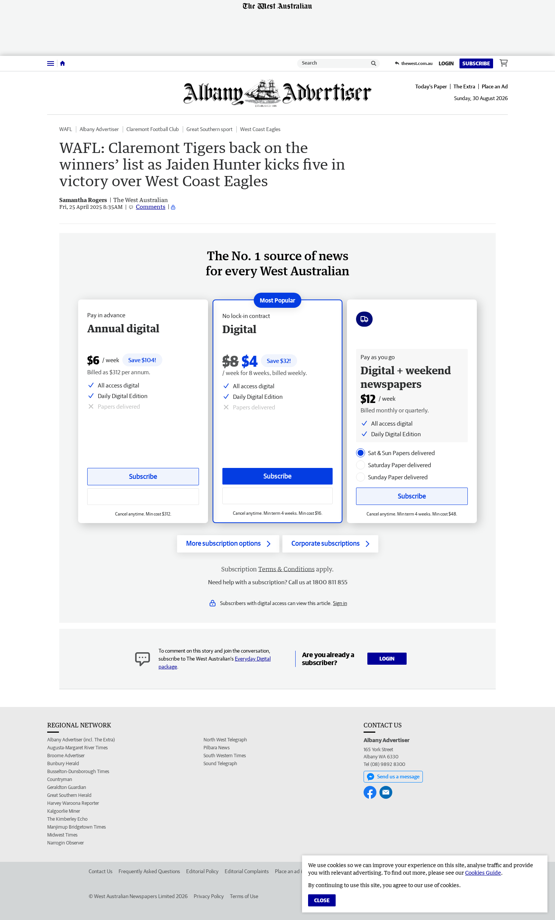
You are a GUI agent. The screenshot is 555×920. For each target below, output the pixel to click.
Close (322, 900)
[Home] (62, 63)
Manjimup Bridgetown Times (76, 827)
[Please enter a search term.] (374, 63)
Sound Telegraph (220, 763)
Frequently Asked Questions (149, 871)
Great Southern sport (210, 129)
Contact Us (101, 871)
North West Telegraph (225, 739)
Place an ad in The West (301, 871)
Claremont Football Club (152, 129)
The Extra (464, 86)
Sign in (340, 603)
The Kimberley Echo (67, 819)
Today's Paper (431, 86)
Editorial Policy (202, 871)
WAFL (65, 129)
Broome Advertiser (66, 755)
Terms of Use (244, 896)
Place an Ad (495, 86)
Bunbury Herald (63, 763)
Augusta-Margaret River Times (77, 747)
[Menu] (50, 63)
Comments (150, 206)
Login (446, 63)
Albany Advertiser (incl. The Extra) (81, 739)
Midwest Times (62, 835)
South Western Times (225, 755)
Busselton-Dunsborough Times (78, 771)
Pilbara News (217, 747)
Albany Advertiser (99, 129)
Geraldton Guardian (66, 787)
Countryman (59, 779)
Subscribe (476, 63)
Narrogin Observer (65, 843)
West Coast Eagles (260, 129)
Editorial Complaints (247, 871)
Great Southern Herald (69, 795)
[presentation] (360, 452)
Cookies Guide (483, 872)
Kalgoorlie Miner (63, 811)
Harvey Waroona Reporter (73, 803)
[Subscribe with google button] (277, 496)
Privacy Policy (209, 896)
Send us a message (398, 776)
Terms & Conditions (286, 569)
